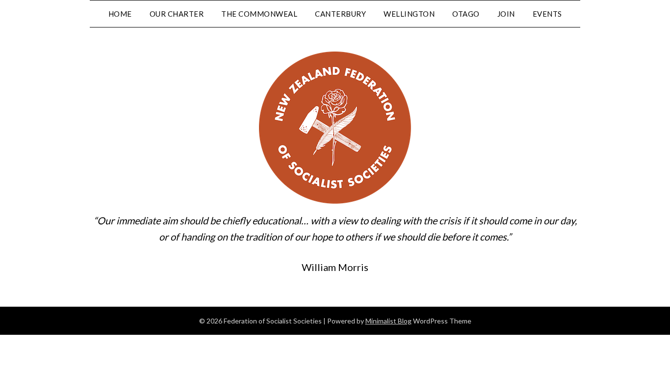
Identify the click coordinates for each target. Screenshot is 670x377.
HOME (120, 13)
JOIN (506, 13)
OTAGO (466, 13)
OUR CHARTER (177, 13)
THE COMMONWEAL (259, 13)
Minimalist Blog (388, 321)
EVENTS (547, 13)
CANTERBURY (340, 13)
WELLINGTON (409, 13)
